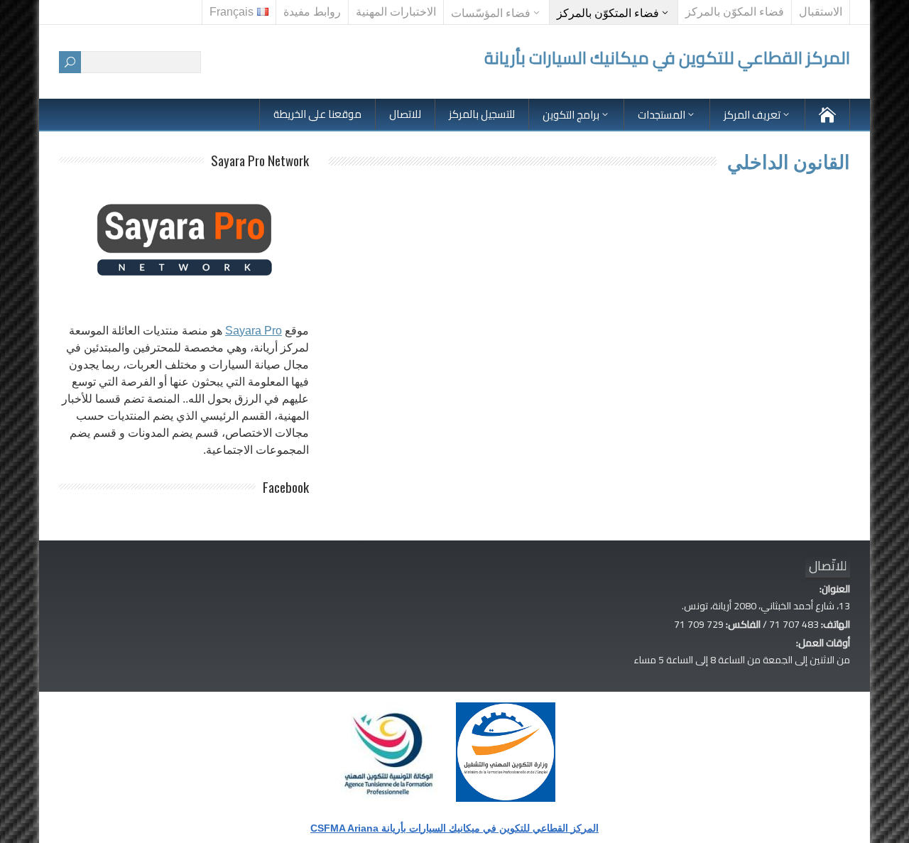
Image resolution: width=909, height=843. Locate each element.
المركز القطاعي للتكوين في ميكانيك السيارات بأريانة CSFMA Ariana (454, 828)
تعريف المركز (752, 114)
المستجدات (661, 114)
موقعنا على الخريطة (317, 114)
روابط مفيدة (312, 12)
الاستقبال (820, 12)
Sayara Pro (253, 331)
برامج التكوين (571, 114)
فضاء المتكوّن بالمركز (608, 13)
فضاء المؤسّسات (490, 13)
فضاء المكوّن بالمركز (734, 12)
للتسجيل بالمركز (482, 114)
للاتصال (405, 114)
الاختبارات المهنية (396, 12)
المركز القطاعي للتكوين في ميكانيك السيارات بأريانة (667, 58)
